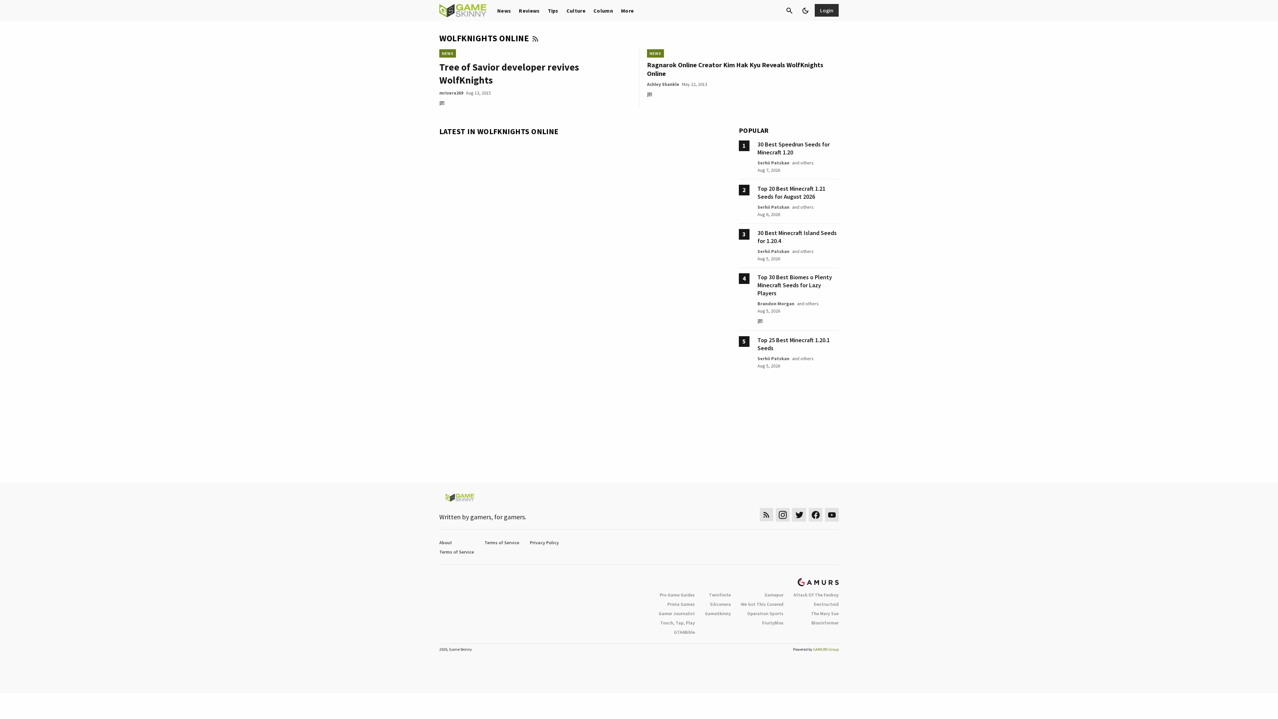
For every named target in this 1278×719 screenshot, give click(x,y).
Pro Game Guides (677, 595)
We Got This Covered (762, 604)
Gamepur (773, 595)
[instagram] (782, 515)
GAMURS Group (826, 649)
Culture (575, 10)
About (445, 543)
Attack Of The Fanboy (816, 595)
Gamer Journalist (677, 613)
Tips (553, 10)
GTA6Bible (684, 632)
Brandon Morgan (775, 304)
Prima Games (681, 604)
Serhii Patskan (773, 163)
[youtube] (832, 515)
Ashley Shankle (663, 84)
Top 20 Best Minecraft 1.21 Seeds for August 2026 (791, 192)
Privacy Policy (544, 543)
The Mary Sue (825, 613)
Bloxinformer (825, 623)
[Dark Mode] (805, 10)
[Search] (789, 10)
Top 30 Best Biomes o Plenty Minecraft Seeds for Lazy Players (794, 285)
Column (603, 10)
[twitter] (799, 515)
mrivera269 (451, 93)
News (504, 10)
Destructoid (826, 604)
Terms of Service (502, 543)
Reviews (529, 10)
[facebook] (815, 515)
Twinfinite (720, 595)
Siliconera (720, 604)
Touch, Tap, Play (677, 623)
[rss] (766, 515)
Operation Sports (765, 613)
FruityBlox (772, 623)
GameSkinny (718, 613)
